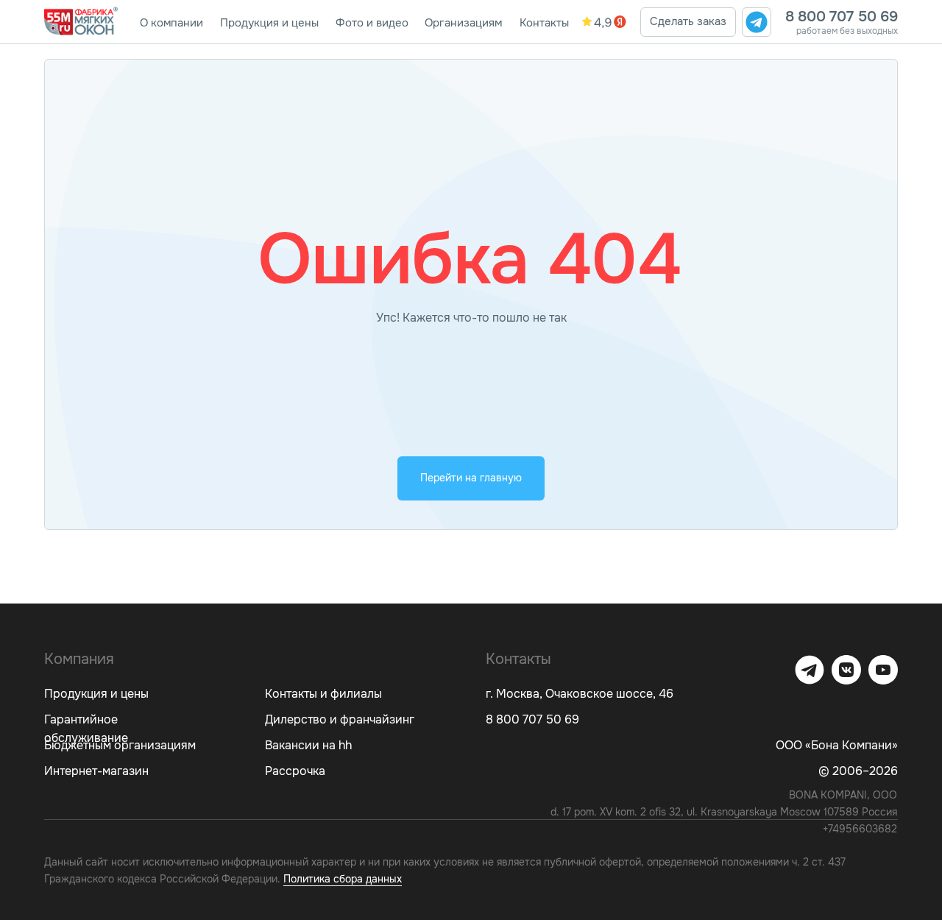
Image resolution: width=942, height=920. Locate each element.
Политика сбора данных (342, 878)
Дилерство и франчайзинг (339, 719)
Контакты (544, 22)
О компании (171, 22)
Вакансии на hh (308, 745)
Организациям (463, 22)
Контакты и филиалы (323, 693)
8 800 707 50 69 (841, 16)
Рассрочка (295, 771)
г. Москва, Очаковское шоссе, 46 (579, 693)
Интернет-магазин (96, 771)
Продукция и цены (269, 22)
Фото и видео (372, 22)
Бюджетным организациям (120, 745)
